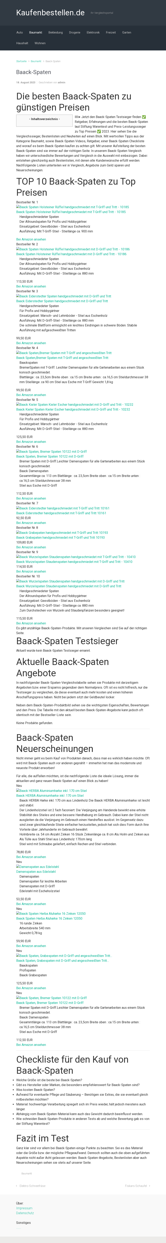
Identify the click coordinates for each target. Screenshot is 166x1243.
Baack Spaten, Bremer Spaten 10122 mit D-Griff (50, 456)
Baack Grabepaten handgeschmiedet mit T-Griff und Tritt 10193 (60, 537)
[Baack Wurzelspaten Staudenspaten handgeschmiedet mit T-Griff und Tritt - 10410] (76, 557)
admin (61, 82)
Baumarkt (36, 61)
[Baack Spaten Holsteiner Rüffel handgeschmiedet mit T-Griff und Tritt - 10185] (72, 207)
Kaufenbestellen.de (50, 12)
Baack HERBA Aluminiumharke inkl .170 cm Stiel (50, 796)
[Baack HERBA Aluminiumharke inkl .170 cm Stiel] (51, 790)
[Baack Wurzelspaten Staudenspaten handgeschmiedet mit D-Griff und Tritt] (70, 581)
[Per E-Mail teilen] (142, 1174)
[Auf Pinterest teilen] (136, 1174)
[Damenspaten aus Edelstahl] (37, 867)
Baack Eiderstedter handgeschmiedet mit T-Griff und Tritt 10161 (61, 513)
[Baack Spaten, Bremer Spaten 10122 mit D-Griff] (51, 451)
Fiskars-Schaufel (136, 1186)
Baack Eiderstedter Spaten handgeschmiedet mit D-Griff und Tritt (62, 301)
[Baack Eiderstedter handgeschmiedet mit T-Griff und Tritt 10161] (63, 508)
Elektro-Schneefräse (32, 1186)
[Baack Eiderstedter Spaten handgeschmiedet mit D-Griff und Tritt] (63, 296)
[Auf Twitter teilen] (124, 1174)
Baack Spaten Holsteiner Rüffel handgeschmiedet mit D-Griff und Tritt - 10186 (71, 254)
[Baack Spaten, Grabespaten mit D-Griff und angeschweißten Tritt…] (64, 956)
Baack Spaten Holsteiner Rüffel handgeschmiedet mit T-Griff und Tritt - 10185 (71, 212)
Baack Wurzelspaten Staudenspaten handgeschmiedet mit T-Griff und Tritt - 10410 (74, 562)
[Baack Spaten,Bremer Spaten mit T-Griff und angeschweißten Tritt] (64, 353)
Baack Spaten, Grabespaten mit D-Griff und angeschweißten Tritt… (62, 961)
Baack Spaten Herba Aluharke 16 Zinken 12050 (49, 918)
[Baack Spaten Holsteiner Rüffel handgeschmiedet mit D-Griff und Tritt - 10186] (73, 249)
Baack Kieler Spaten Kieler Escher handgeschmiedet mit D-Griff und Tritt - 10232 (73, 409)
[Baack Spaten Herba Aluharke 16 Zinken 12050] (51, 914)
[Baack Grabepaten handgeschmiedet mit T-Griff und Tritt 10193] (62, 532)
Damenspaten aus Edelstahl (36, 872)
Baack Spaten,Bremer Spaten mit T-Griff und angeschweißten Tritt (62, 358)
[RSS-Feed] (147, 12)
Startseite (21, 61)
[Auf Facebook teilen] (130, 1174)
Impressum (24, 1208)
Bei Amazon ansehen (31, 239)
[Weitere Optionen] (148, 1174)
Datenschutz (25, 1213)
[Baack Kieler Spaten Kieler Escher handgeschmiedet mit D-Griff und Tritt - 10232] (74, 405)
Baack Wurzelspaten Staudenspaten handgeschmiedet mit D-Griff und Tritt (68, 586)
